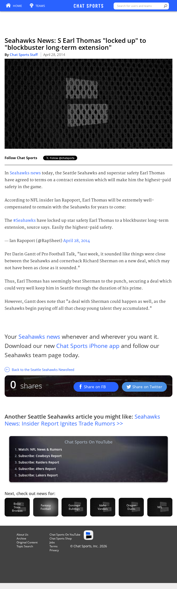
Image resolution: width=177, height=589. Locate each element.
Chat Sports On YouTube (65, 535)
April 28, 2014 (76, 240)
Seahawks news (25, 173)
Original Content (27, 542)
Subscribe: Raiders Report (38, 462)
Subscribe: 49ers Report (37, 469)
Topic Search (25, 546)
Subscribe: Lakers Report (38, 475)
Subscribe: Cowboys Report (40, 456)
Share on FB (95, 386)
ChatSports (88, 6)
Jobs (52, 542)
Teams (40, 6)
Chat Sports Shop (61, 538)
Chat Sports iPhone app (87, 346)
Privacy (54, 550)
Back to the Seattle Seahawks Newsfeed (42, 369)
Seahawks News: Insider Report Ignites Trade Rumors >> (82, 420)
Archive (21, 538)
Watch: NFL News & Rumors (40, 449)
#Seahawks (24, 220)
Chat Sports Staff (24, 54)
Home (17, 6)
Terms (54, 546)
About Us (22, 535)
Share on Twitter (147, 386)
